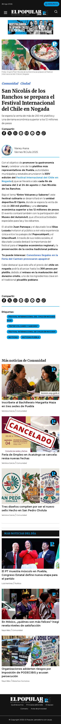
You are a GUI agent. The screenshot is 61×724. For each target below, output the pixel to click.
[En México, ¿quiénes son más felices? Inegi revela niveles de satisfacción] (30, 604)
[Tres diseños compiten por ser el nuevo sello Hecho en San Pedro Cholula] (30, 486)
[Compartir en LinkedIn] (38, 133)
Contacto (24, 709)
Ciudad (25, 83)
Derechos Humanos (21, 681)
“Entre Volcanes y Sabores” (23, 326)
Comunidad (10, 83)
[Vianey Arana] (7, 150)
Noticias (13, 337)
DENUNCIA (52, 4)
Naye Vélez (6, 630)
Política (18, 583)
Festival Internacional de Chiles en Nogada (32, 332)
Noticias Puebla (30, 337)
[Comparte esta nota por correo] (26, 133)
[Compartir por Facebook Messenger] (32, 133)
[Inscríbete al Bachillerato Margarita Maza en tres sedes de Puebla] (30, 382)
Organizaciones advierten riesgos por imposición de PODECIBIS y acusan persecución (26, 672)
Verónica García (8, 411)
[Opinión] (30, 27)
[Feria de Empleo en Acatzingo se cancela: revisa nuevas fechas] (30, 434)
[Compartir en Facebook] (4, 133)
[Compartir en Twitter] (9, 133)
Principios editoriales (34, 705)
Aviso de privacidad (39, 709)
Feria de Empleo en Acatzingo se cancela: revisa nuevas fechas (29, 456)
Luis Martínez (7, 583)
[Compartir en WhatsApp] (15, 133)
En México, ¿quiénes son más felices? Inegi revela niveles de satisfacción (30, 623)
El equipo (49, 705)
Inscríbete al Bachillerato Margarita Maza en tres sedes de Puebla (29, 404)
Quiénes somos (17, 705)
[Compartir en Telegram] (21, 133)
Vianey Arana (21, 148)
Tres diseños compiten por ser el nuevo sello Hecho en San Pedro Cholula (28, 508)
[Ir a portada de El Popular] (29, 12)
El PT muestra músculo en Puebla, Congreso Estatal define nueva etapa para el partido (29, 575)
